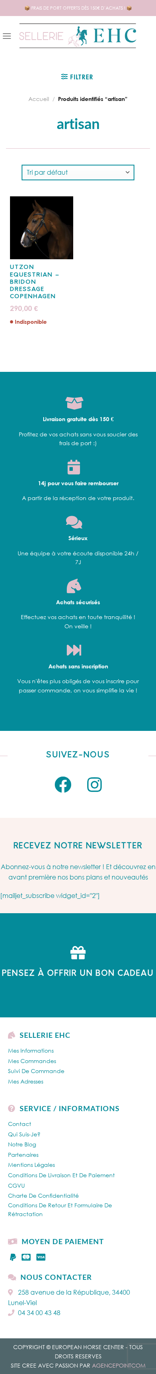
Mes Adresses (25, 1081)
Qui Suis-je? (24, 1134)
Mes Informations (31, 1050)
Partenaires (23, 1154)
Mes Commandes (32, 1060)
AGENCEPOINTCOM (119, 1365)
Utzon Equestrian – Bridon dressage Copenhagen (35, 282)
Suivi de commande (36, 1070)
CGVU (16, 1185)
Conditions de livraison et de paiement (61, 1175)
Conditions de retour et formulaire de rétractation (60, 1209)
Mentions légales (31, 1164)
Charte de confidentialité (43, 1195)
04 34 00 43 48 (39, 1313)
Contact (19, 1123)
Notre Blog (22, 1144)
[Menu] (7, 36)
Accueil (38, 98)
